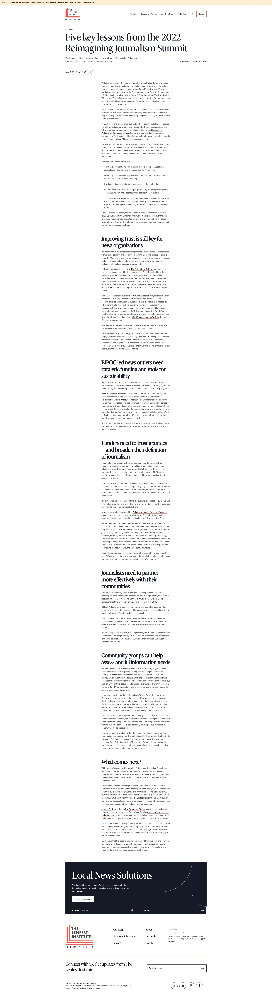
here (127, 225)
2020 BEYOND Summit (111, 216)
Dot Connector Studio (135, 809)
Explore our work (80, 910)
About (170, 14)
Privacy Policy (172, 929)
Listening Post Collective (120, 675)
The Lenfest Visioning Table (145, 798)
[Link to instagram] (191, 985)
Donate (201, 14)
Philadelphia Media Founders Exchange (149, 512)
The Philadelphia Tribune (142, 269)
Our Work (133, 14)
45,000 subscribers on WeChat (145, 317)
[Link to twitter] (174, 985)
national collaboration (127, 394)
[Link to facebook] (199, 985)
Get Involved (181, 14)
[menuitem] (72, 72)
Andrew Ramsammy (129, 400)
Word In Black (107, 394)
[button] (269, 2)
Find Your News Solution (83, 899)
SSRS (154, 602)
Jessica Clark (107, 809)
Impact (163, 14)
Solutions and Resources (149, 14)
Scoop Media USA (109, 287)
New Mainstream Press (143, 296)
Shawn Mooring (185, 61)
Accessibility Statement (176, 933)
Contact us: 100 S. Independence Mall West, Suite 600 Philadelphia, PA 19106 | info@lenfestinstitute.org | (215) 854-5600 (187, 939)
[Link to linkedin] (182, 985)
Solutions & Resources (124, 936)
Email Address (156, 968)
